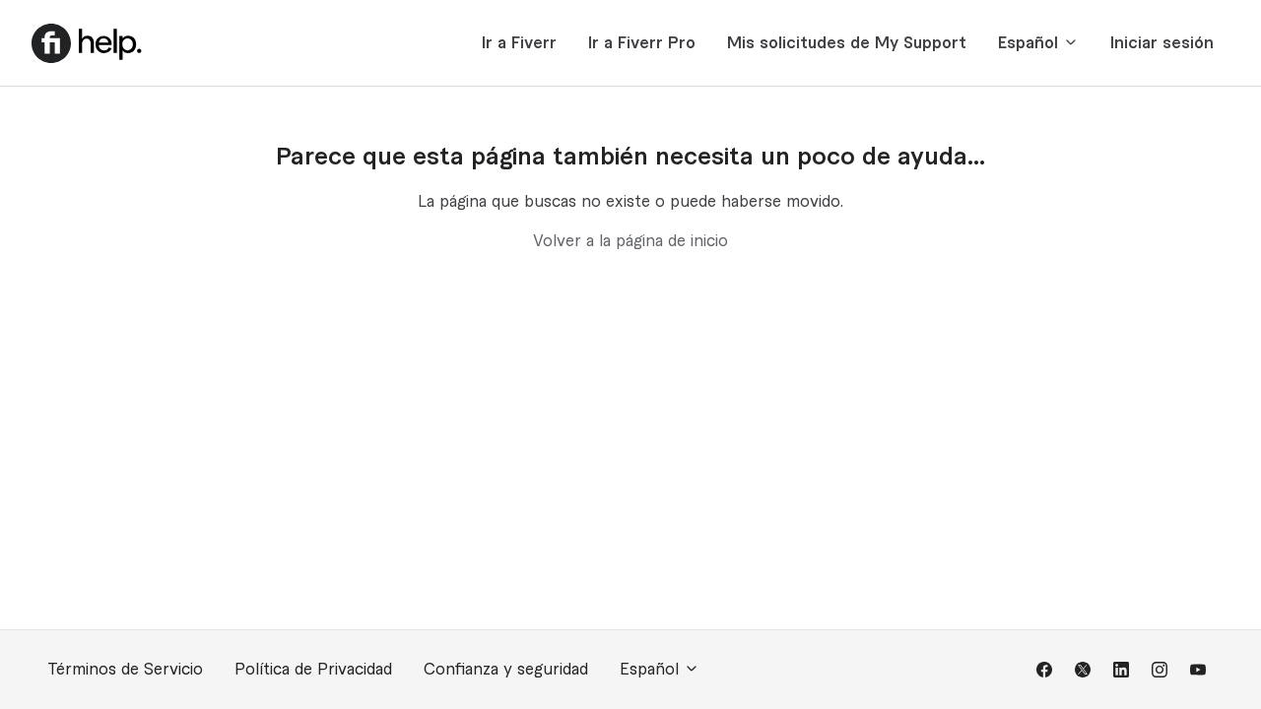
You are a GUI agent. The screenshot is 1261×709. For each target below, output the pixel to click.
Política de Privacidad (313, 669)
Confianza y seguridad (506, 669)
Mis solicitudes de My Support (846, 43)
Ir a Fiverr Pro (642, 43)
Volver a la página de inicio (630, 241)
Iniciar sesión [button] (1162, 43)
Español (1030, 43)
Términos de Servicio (125, 669)
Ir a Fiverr (519, 43)
